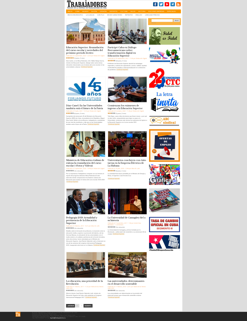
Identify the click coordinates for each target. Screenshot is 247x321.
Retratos (129, 15)
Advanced (153, 22)
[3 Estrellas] (70, 58)
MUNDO (85, 11)
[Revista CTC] (164, 212)
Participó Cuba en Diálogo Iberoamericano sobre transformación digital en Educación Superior (122, 51)
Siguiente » (88, 305)
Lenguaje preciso (152, 15)
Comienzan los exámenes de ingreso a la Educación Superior (125, 107)
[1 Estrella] (67, 58)
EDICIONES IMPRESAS (156, 11)
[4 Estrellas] (71, 58)
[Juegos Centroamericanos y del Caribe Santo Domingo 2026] (164, 65)
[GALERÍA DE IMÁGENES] (164, 184)
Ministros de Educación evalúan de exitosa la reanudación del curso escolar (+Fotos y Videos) (85, 163)
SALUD (132, 11)
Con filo (100, 15)
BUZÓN (94, 11)
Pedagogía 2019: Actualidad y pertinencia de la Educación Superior (81, 220)
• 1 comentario (118, 225)
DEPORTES (113, 11)
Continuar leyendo (86, 67)
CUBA (77, 11)
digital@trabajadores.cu (58, 318)
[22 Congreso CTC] (164, 88)
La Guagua (90, 15)
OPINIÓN (103, 11)
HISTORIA (141, 11)
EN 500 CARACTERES (114, 15)
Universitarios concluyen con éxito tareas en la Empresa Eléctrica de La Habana (127, 163)
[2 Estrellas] (68, 58)
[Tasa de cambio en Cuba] (164, 231)
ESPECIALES (171, 11)
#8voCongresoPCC (75, 15)
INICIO (70, 11)
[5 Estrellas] (73, 58)
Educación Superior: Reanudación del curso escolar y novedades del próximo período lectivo (85, 50)
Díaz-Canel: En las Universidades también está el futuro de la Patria (84, 107)
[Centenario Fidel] (164, 44)
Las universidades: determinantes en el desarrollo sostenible (126, 282)
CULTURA (123, 11)
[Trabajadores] (18, 314)
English (139, 15)
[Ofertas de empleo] (164, 145)
